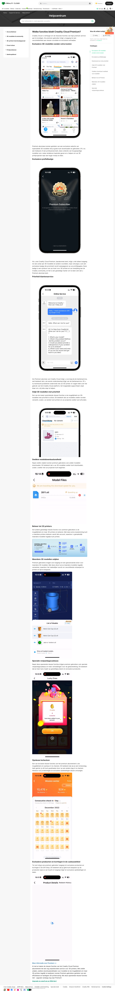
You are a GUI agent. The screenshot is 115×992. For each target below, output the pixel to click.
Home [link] (5, 12)
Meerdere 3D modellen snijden (98, 83)
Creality (65, 987)
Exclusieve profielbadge (99, 57)
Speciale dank (55, 987)
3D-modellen (5, 8)
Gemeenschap (37, 8)
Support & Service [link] (14, 12)
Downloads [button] (46, 8)
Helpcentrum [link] (26, 12)
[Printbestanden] (105, 9)
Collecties (18, 8)
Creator (24, 8)
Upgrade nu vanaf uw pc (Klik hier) (44, 981)
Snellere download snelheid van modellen (100, 72)
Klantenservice (95, 987)
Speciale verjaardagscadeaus (98, 89)
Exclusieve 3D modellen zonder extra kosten (99, 52)
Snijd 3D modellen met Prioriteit (98, 66)
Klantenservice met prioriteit (100, 61)
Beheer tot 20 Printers (98, 77)
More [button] (59, 8)
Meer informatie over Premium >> (44, 963)
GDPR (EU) (20, 987)
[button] (111, 9)
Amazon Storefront (74, 987)
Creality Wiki (86, 987)
